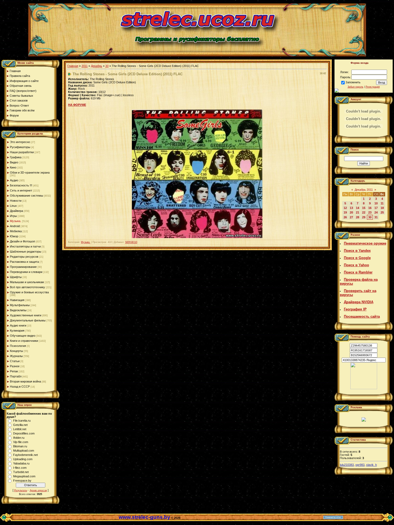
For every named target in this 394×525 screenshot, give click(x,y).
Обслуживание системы (26, 195)
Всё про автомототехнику (27, 287)
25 (382, 212)
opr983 (360, 464)
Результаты (20, 490)
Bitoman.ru (20, 446)
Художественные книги (25, 315)
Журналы (16, 356)
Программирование (23, 266)
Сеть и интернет (21, 190)
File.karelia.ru (22, 420)
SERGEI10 (131, 242)
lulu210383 (347, 464)
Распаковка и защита (24, 261)
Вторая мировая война (25, 381)
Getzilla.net (20, 424)
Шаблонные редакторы (25, 251)
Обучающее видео (22, 335)
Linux (13, 205)
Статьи (15, 361)
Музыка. (15, 221)
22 (363, 212)
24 (376, 212)
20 (351, 212)
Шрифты (16, 277)
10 (376, 203)
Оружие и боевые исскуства (29, 292)
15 (363, 207)
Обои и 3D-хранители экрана (30, 172)
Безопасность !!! (21, 185)
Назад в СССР (20, 386)
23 (369, 212)
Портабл (15, 376)
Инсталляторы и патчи (25, 246)
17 (376, 207)
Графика (15, 157)
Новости (15, 200)
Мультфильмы (20, 305)
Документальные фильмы (28, 320)
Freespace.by (22, 480)
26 (345, 217)
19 (345, 212)
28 (357, 217)
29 (363, 217)
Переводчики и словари (26, 271)
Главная (72, 66)
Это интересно (20, 142)
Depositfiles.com (24, 433)
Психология (18, 345)
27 (351, 217)
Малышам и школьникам (27, 282)
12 (345, 207)
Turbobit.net (21, 472)
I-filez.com (20, 467)
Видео (14, 162)
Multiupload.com (23, 450)
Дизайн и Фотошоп (22, 241)
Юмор (14, 236)
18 (382, 207)
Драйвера (16, 210)
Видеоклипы (18, 310)
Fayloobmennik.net (25, 454)
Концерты (16, 350)
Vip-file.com (20, 442)
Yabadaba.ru (21, 463)
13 (351, 207)
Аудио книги (18, 325)
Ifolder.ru (18, 437)
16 (369, 207)
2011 (84, 66)
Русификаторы (20, 147)
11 (382, 203)
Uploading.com (22, 459)
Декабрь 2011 (364, 189)
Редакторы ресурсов (24, 256)
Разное (15, 366)
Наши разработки (22, 152)
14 (357, 207)
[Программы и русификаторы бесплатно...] (363, 388)
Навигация (17, 300)
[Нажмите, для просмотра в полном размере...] (197, 237)
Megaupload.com (24, 476)
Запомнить (352, 82)
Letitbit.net (19, 429)
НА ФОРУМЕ (77, 104)
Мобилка (16, 231)
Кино (13, 167)
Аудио (14, 180)
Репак (14, 371)
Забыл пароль (355, 86)
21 (357, 212)
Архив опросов (38, 490)
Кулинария (17, 330)
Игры (13, 216)
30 (107, 66)
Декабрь (96, 66)
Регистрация (373, 86)
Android (15, 226)
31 (376, 217)
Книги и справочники (24, 340)
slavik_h (371, 464)
